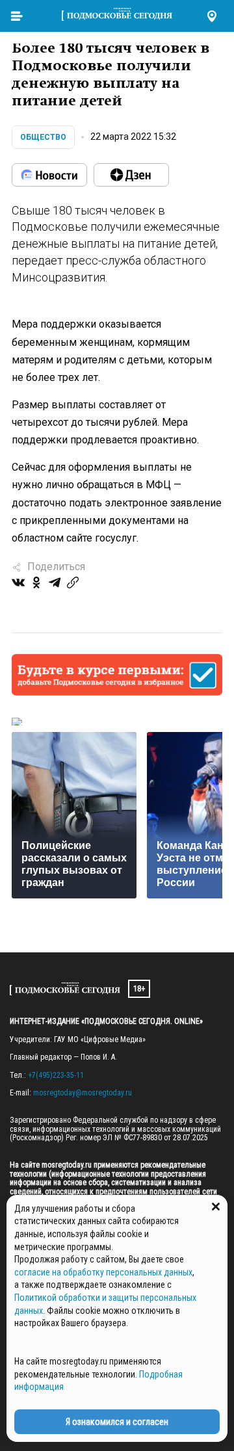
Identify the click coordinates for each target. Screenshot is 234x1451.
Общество (43, 137)
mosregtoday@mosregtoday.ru (82, 1092)
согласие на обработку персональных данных (103, 1272)
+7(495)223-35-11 (56, 1075)
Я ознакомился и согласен (117, 1422)
